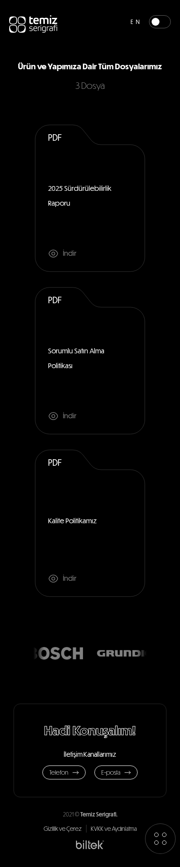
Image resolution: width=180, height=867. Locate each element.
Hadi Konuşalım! (90, 730)
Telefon (58, 772)
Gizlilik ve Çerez (63, 828)
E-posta (110, 772)
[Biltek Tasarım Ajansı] (90, 844)
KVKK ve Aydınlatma (114, 828)
